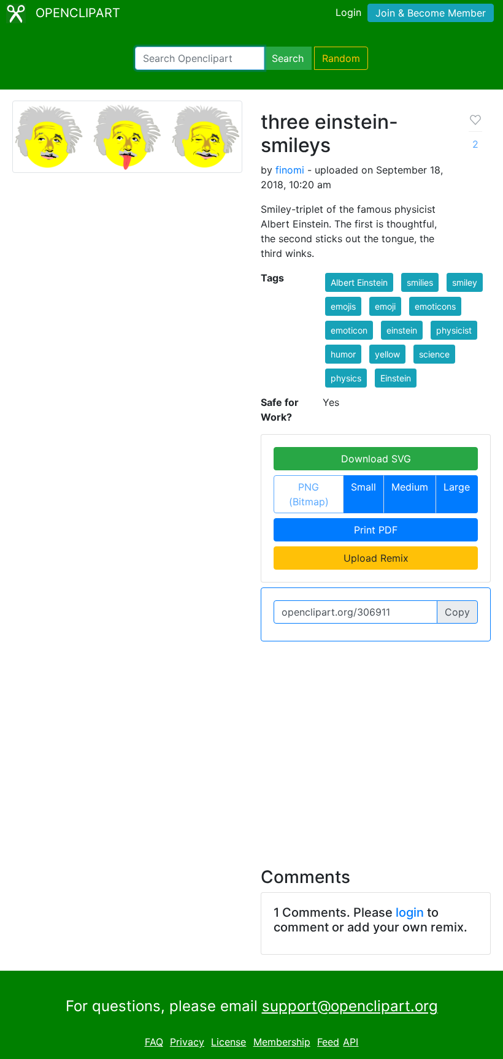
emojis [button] (343, 306)
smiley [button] (464, 282)
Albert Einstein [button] (359, 282)
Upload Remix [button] (376, 558)
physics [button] (346, 378)
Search (288, 58)
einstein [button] (401, 330)
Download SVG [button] (376, 459)
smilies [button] (420, 282)
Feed (328, 1042)
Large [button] (456, 487)
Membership (281, 1042)
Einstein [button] (395, 378)
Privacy (187, 1042)
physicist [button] (454, 330)
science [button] (434, 354)
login (410, 912)
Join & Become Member (430, 13)
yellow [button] (387, 354)
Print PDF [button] (375, 530)
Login (348, 12)
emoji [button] (385, 306)
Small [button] (363, 487)
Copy (457, 612)
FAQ (154, 1042)
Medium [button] (409, 487)
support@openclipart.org (350, 1006)
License (228, 1042)
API (350, 1042)
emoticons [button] (435, 306)
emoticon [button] (349, 330)
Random (341, 58)
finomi (289, 170)
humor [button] (343, 354)
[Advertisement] (251, 747)
